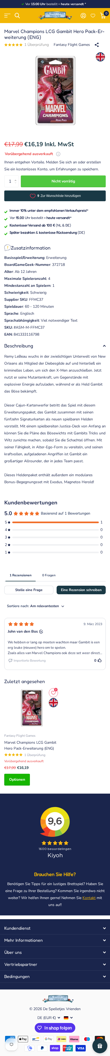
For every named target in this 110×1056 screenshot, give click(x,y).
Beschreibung (18, 346)
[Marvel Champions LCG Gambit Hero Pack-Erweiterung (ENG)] (31, 707)
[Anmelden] (83, 15)
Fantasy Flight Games (72, 44)
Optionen (17, 779)
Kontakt (89, 897)
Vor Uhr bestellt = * (41, 217)
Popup (58, 153)
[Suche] (17, 16)
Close (55, 928)
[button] (16, 177)
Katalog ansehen (7, 15)
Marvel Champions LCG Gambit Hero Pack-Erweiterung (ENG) (30, 745)
